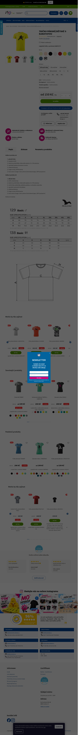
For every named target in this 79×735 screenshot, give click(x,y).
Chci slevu (39, 378)
